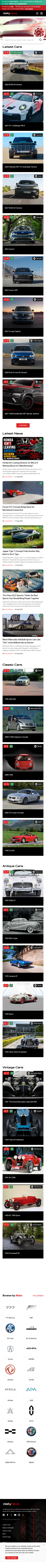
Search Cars (7, 1531)
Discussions (18, 53)
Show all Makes (38, 1295)
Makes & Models (8, 1528)
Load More (23, 425)
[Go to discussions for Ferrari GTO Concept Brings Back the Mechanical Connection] (41, 483)
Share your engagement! (18, 4)
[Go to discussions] (12, 93)
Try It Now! (29, 9)
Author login (7, 1537)
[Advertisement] (23, 1276)
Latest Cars (7, 1525)
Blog (4, 1534)
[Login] (41, 13)
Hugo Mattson (8, 477)
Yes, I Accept (11, 1558)
